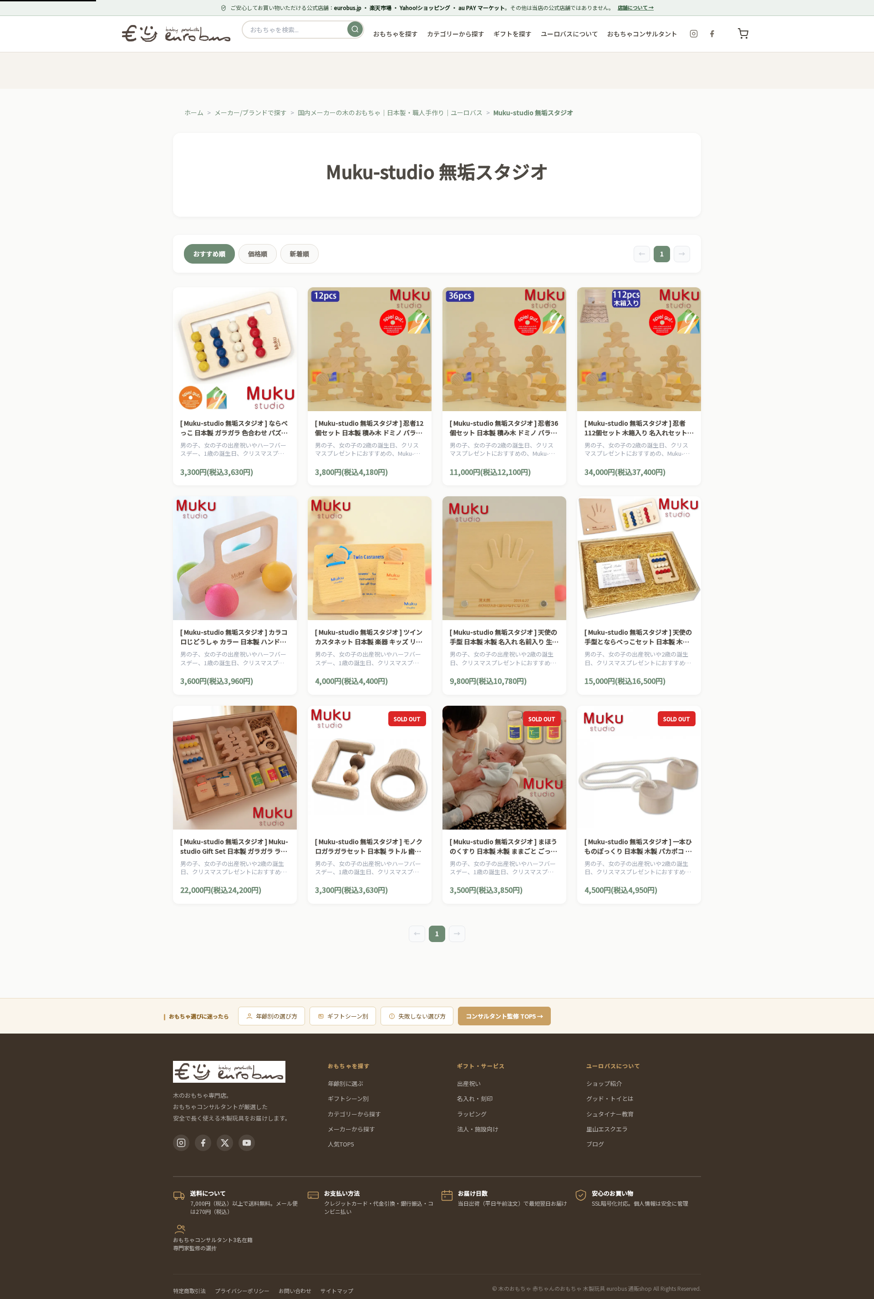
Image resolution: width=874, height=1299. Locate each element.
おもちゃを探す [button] (395, 33)
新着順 (299, 253)
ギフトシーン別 (347, 1016)
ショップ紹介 (604, 1083)
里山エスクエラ (607, 1129)
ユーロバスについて (569, 33)
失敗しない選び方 (422, 1016)
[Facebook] (712, 33)
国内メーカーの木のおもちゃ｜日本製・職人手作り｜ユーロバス (390, 112)
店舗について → (636, 7)
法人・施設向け (477, 1129)
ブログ (595, 1144)
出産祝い (469, 1083)
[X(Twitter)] (225, 1143)
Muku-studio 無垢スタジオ (533, 112)
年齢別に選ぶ (345, 1083)
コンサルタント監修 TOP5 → (504, 1016)
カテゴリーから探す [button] (455, 33)
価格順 (257, 253)
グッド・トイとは (610, 1098)
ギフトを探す (512, 33)
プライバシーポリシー (242, 1290)
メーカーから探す (351, 1129)
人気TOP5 (341, 1144)
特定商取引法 (189, 1290)
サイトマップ (336, 1290)
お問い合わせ (295, 1290)
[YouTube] (247, 1143)
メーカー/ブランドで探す (250, 112)
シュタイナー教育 (610, 1114)
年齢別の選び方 (276, 1016)
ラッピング (472, 1114)
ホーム (193, 112)
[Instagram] (693, 33)
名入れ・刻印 (475, 1098)
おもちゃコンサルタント (642, 33)
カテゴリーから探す (354, 1114)
